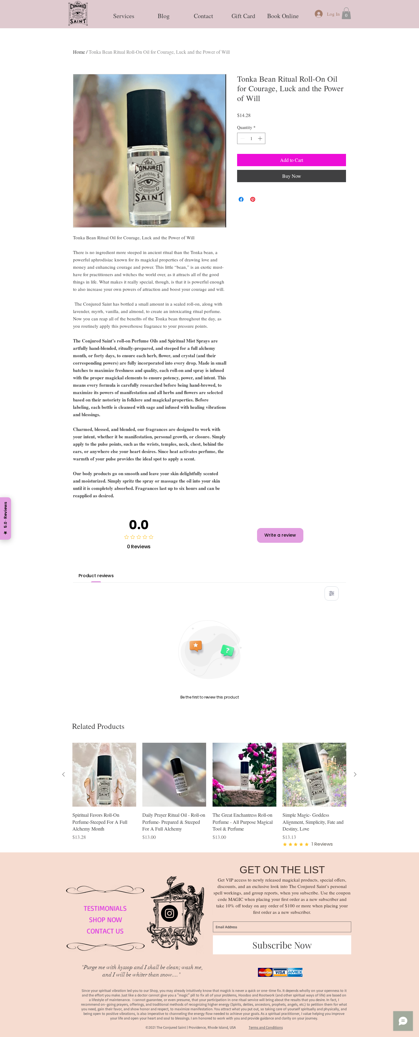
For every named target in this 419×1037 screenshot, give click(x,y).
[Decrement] (242, 138)
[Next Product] (355, 774)
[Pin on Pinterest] (252, 199)
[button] (124, 13)
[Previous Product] (63, 774)
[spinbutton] (251, 138)
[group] (209, 794)
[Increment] (260, 138)
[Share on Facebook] (241, 199)
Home (79, 52)
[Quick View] (104, 775)
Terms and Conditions (266, 1027)
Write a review (280, 535)
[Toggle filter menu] (332, 593)
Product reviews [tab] (96, 576)
